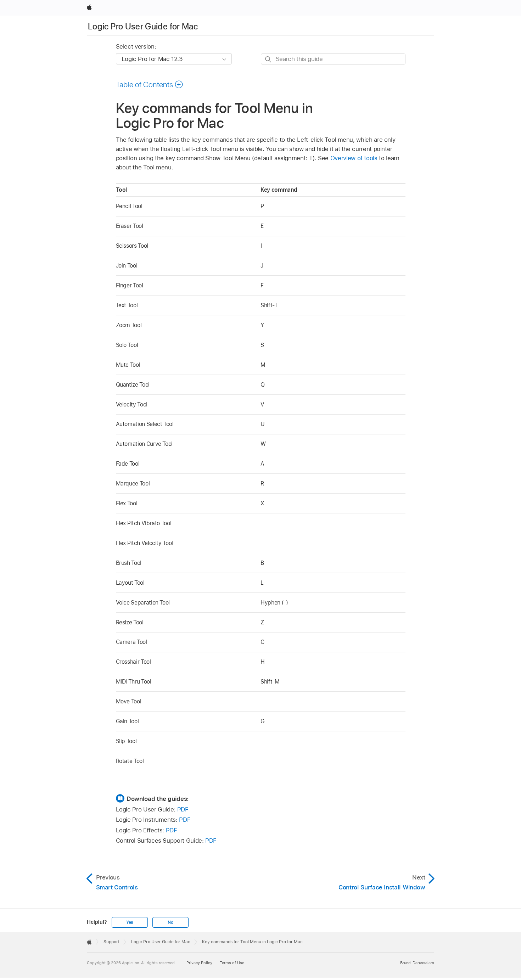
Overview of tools (353, 158)
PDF (183, 809)
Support (111, 941)
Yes (129, 922)
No (170, 922)
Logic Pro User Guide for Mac (143, 26)
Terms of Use (232, 962)
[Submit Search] (268, 59)
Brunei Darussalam (417, 962)
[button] (150, 84)
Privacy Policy (199, 962)
